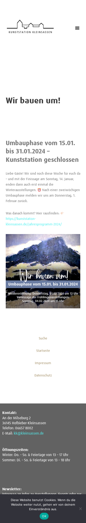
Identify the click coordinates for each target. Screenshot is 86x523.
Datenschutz (43, 375)
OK (44, 516)
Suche (43, 338)
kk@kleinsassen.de (29, 433)
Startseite (43, 350)
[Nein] (80, 508)
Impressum (43, 363)
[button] (77, 27)
